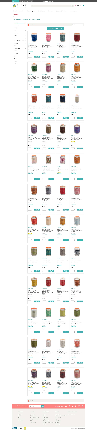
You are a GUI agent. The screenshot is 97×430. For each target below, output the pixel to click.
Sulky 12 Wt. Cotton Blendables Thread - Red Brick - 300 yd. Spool (62, 291)
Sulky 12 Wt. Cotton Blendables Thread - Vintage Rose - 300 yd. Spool (48, 46)
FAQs (31, 420)
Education (50, 11)
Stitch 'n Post (57, 424)
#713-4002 (30, 288)
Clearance (15, 14)
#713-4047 (73, 380)
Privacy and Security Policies (35, 419)
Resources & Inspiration (62, 11)
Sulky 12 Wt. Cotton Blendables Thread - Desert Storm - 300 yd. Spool (47, 230)
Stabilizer (22, 11)
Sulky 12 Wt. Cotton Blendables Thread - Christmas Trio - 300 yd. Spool (48, 169)
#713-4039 (59, 380)
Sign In (19, 417)
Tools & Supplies (31, 11)
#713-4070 (73, 227)
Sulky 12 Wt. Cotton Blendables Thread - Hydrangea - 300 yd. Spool (47, 77)
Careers (44, 424)
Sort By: (70, 24)
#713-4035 (59, 197)
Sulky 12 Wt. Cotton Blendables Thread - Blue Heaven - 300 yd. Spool (47, 260)
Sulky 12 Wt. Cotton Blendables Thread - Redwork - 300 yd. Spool (77, 46)
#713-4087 (44, 258)
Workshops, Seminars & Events (61, 415)
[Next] (34, 25)
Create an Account (21, 419)
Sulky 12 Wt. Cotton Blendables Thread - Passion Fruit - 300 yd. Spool (76, 138)
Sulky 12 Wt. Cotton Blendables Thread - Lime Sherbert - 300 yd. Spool (62, 322)
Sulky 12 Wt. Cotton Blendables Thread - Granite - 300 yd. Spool (62, 260)
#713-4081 (73, 135)
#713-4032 (30, 135)
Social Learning (58, 417)
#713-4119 (73, 258)
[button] (20, 27)
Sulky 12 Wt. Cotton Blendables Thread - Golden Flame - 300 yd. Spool (76, 169)
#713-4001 (59, 74)
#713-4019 (73, 319)
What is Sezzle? (33, 422)
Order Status (20, 414)
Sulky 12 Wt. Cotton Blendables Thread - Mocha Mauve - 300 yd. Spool (76, 352)
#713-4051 (30, 74)
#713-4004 (73, 166)
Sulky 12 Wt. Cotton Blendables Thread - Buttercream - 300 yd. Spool (33, 291)
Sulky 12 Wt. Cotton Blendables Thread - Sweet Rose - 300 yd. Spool (76, 199)
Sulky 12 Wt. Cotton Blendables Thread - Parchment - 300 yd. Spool (62, 77)
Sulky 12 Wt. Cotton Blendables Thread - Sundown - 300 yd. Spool (62, 230)
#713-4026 (44, 350)
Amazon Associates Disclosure (48, 422)
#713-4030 (44, 44)
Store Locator (45, 417)
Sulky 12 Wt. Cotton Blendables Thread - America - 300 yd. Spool (63, 169)
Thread (15, 11)
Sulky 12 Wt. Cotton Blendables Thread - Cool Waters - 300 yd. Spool (47, 322)
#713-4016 (44, 105)
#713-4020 (30, 350)
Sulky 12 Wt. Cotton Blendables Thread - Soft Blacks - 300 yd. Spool (47, 383)
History (44, 415)
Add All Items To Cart (56, 28)
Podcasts (57, 422)
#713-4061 (30, 227)
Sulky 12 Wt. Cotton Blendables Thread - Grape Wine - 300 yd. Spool (33, 383)
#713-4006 (30, 197)
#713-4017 (59, 319)
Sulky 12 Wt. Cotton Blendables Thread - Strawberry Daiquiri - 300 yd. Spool (48, 291)
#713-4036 (44, 135)
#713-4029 (73, 350)
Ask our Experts (58, 420)
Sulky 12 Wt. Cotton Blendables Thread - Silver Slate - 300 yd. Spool (62, 352)
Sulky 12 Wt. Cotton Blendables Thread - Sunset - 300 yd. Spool (76, 77)
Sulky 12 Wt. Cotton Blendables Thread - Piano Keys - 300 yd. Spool (76, 260)
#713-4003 (73, 74)
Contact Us (32, 414)
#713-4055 (30, 44)
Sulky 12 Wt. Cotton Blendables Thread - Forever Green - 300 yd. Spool (33, 77)
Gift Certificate (20, 420)
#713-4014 (59, 44)
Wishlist (19, 415)
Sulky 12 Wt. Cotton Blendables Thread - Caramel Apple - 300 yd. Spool (34, 107)
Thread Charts (57, 414)
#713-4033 (30, 380)
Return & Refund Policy (34, 417)
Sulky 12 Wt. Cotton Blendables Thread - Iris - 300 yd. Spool (34, 138)
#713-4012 (30, 319)
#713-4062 (44, 227)
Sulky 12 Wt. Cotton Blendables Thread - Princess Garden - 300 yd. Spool (76, 383)
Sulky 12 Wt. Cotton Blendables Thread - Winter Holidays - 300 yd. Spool (62, 383)
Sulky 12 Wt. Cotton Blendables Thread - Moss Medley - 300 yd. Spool (33, 352)
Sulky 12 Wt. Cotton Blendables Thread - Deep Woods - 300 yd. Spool (62, 138)
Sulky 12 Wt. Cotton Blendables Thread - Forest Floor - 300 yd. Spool (76, 322)
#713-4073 (30, 258)
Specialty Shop (41, 11)
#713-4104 (44, 166)
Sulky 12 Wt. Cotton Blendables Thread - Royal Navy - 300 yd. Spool (33, 46)
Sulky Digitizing (45, 419)
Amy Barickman (20, 63)
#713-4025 (44, 74)
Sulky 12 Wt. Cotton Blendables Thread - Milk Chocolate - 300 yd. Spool (76, 291)
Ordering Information (71, 414)
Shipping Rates (33, 415)
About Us (44, 414)
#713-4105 (59, 166)
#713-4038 (59, 135)
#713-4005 (44, 288)
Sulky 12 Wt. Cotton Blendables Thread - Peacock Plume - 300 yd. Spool (48, 107)
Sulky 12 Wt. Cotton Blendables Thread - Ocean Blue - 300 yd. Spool (62, 46)
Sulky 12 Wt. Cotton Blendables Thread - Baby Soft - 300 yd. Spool (33, 322)
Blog (56, 419)
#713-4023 (73, 105)
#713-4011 (73, 288)
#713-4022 (59, 105)
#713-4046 (73, 197)
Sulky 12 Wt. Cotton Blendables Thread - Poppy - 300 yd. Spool (33, 230)
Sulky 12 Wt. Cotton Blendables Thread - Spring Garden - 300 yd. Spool (33, 169)
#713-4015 (44, 319)
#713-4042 (73, 44)
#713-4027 (59, 350)
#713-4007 (59, 288)
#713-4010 (30, 105)
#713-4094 (59, 258)
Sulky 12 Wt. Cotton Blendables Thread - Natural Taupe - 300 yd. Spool (76, 107)
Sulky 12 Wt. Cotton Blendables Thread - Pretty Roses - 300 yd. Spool (62, 199)
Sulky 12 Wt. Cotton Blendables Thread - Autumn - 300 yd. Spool (34, 199)
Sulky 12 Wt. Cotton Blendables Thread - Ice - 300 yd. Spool (76, 230)
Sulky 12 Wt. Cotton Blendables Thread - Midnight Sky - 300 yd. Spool (62, 107)
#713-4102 (30, 166)
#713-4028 (44, 197)
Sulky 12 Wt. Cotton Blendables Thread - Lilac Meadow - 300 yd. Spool (33, 260)
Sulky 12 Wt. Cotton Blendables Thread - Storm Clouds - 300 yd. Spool (47, 199)
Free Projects (73, 11)
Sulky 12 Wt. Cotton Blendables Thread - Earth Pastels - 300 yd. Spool (47, 352)
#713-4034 (44, 380)
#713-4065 (59, 227)
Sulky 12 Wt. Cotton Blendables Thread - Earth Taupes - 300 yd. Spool (47, 138)
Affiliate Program (46, 420)
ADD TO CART (37, 57)
